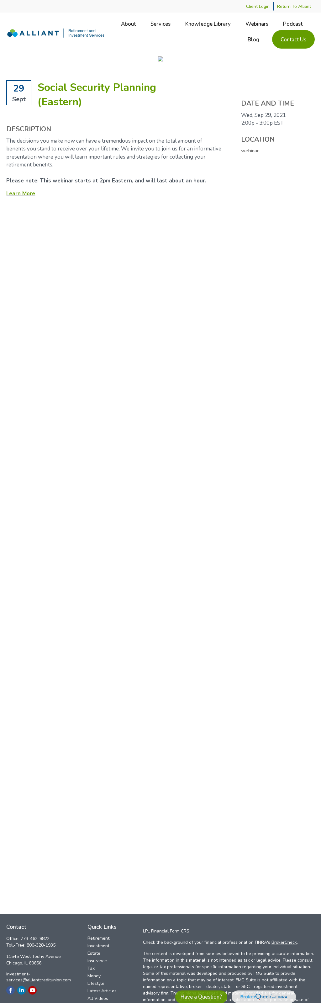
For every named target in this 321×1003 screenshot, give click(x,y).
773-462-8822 (35, 939)
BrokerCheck (284, 942)
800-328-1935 (41, 945)
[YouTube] (32, 990)
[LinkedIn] (21, 990)
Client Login (258, 6)
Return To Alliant (294, 6)
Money (94, 976)
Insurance (97, 961)
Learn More (20, 193)
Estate (93, 953)
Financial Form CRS (170, 931)
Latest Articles (102, 991)
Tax (91, 968)
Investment (98, 946)
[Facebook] (10, 990)
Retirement (98, 938)
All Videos (97, 998)
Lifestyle (95, 983)
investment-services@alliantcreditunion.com (38, 977)
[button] (128, 23)
